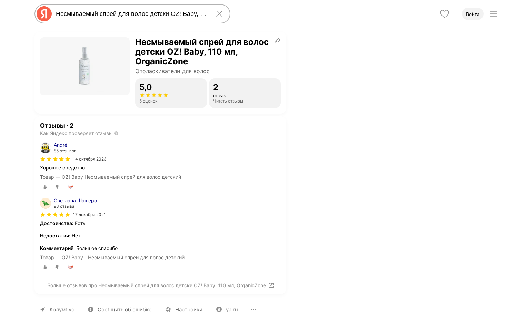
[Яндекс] (44, 13)
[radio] (45, 187)
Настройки (188, 309)
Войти (472, 14)
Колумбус (62, 309)
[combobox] (131, 14)
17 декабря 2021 (89, 214)
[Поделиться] (278, 40)
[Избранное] (444, 13)
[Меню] (493, 14)
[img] (55, 159)
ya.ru (232, 309)
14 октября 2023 (90, 159)
